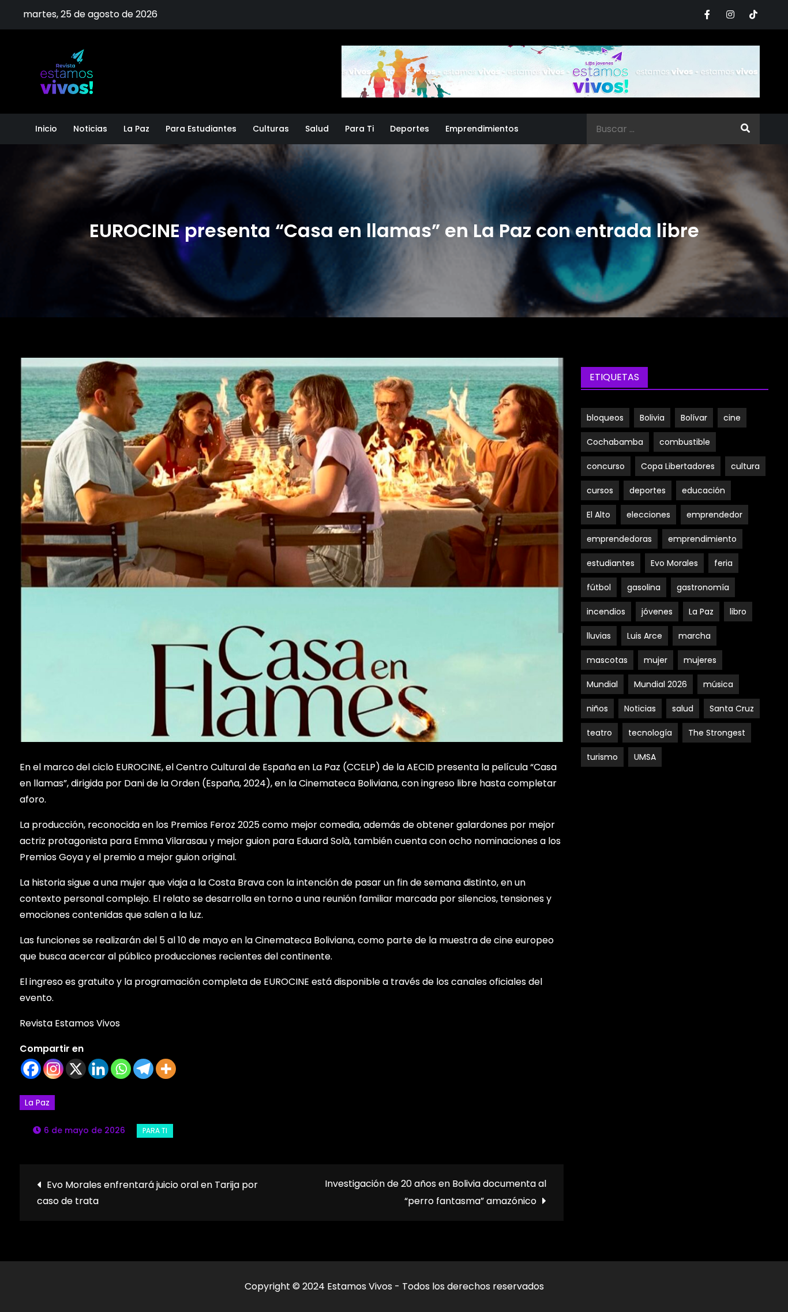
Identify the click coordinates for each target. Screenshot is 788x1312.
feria (723, 563)
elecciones (648, 514)
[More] (166, 1069)
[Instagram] (53, 1069)
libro (738, 611)
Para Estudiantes (201, 128)
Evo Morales (674, 563)
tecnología (650, 733)
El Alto (598, 514)
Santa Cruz (732, 708)
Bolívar (694, 417)
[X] (76, 1069)
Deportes (409, 128)
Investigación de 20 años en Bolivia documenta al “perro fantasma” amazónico (435, 1192)
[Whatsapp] (121, 1069)
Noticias (90, 128)
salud (682, 708)
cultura (745, 466)
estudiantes (611, 563)
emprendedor (714, 514)
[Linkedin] (98, 1069)
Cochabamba (615, 442)
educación (703, 490)
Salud (317, 128)
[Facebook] (31, 1069)
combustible (684, 442)
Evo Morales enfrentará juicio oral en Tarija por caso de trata (147, 1193)
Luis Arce (644, 636)
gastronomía (703, 587)
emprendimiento (702, 539)
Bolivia (652, 417)
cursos (600, 490)
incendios (606, 611)
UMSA (645, 757)
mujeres (700, 660)
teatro (599, 733)
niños (597, 708)
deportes (647, 490)
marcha (694, 636)
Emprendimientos (482, 128)
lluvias (599, 636)
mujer (655, 660)
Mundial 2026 (660, 684)
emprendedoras (619, 539)
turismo (602, 757)
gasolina (644, 587)
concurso (606, 466)
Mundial (602, 684)
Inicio (46, 128)
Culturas (271, 128)
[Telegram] (143, 1069)
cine (732, 417)
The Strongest (716, 733)
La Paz (136, 128)
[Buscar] (745, 129)
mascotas (607, 660)
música (718, 684)
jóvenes (657, 611)
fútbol (599, 587)
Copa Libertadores (678, 466)
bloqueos (605, 417)
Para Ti (359, 128)
